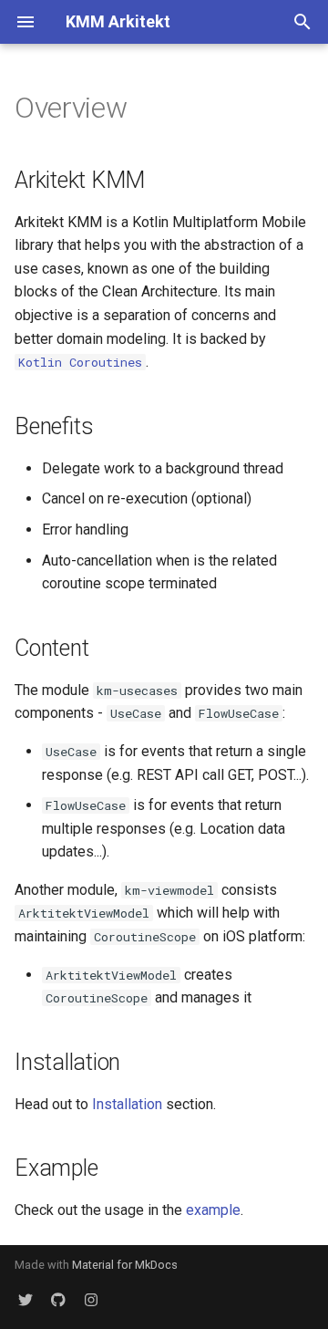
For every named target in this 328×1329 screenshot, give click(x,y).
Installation (127, 1104)
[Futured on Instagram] (91, 1299)
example (213, 1210)
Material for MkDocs (125, 1265)
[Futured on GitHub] (58, 1299)
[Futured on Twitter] (25, 1299)
